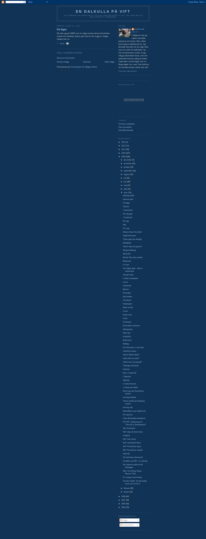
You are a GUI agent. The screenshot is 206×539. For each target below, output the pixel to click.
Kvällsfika (127, 336)
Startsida (86, 62)
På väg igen (128, 214)
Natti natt (126, 333)
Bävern (126, 289)
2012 (123, 146)
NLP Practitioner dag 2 (132, 446)
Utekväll (126, 454)
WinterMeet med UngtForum (134, 411)
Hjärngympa (128, 329)
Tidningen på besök (131, 366)
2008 (123, 496)
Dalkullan (139, 29)
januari (126, 492)
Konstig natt (128, 407)
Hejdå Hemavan (129, 236)
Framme (126, 369)
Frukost (126, 206)
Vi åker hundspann (130, 278)
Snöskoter (127, 286)
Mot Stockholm (129, 428)
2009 (123, 157)
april (126, 189)
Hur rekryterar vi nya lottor (133, 347)
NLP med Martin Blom (132, 443)
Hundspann (127, 304)
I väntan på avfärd (130, 387)
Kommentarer (127, 525)
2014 (123, 142)
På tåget (62, 29)
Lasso (125, 282)
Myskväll (126, 254)
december (128, 160)
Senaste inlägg (63, 62)
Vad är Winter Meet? (131, 355)
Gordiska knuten (129, 351)
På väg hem (128, 415)
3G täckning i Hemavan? (133, 457)
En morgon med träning (132, 477)
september (128, 171)
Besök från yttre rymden (133, 257)
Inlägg (124, 520)
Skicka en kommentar (66, 58)
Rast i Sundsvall (129, 373)
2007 (123, 500)
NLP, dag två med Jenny (133, 432)
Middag (126, 344)
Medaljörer (127, 243)
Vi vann (126, 265)
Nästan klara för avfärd (132, 232)
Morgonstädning (129, 250)
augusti (127, 174)
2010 (123, 153)
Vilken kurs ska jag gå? (132, 362)
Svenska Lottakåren (126, 124)
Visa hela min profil (127, 71)
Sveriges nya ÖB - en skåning (135, 461)
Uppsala (126, 380)
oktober (127, 167)
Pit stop (126, 228)
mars (126, 193)
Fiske (125, 318)
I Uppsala (127, 376)
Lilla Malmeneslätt (125, 130)
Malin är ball (128, 307)
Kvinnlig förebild (129, 397)
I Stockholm (128, 210)
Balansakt (127, 261)
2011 (123, 149)
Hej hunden (127, 296)
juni (125, 182)
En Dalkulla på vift (103, 11)
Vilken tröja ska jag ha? (132, 246)
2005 (123, 507)
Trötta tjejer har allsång (132, 239)
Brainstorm (127, 340)
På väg (126, 221)
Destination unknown (131, 326)
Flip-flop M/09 (128, 196)
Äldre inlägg (109, 62)
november (128, 163)
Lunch (125, 311)
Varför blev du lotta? (131, 358)
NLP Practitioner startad (132, 450)
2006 (123, 504)
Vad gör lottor (128, 275)
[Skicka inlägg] (67, 43)
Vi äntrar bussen (129, 384)
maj (125, 185)
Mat (124, 225)
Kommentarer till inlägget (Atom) (84, 67)
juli (125, 178)
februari (127, 488)
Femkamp (127, 322)
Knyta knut (127, 315)
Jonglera (126, 435)
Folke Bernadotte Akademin (134, 418)
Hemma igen (128, 199)
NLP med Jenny (129, 439)
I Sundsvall (127, 217)
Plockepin (127, 293)
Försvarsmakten (125, 127)
